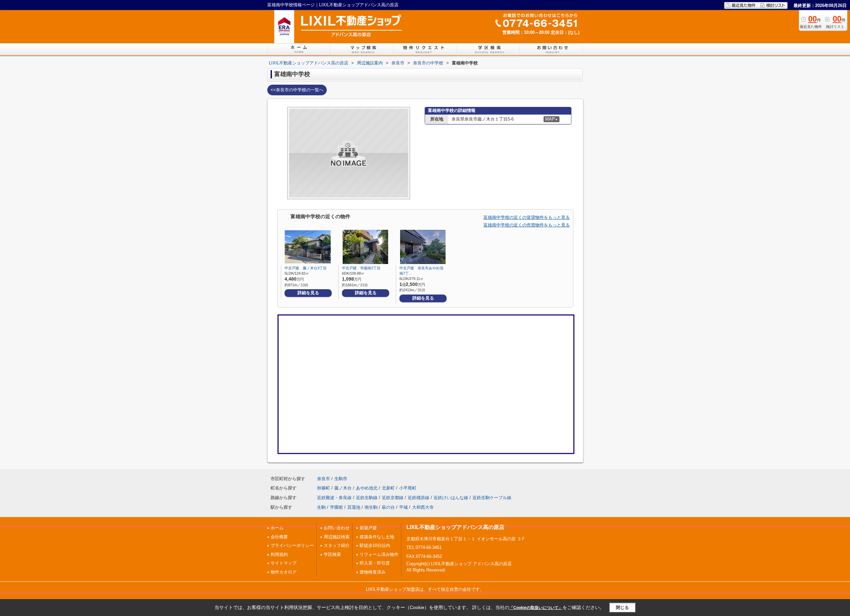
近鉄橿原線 (418, 497)
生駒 (321, 507)
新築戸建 (368, 527)
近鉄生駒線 (367, 497)
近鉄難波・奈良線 (334, 497)
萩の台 (388, 507)
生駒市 (340, 478)
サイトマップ (284, 563)
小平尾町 (407, 487)
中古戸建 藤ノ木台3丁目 (306, 268)
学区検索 (332, 554)
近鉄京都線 (392, 497)
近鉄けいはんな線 (451, 497)
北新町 (388, 487)
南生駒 (371, 507)
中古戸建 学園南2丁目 (361, 268)
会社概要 (279, 536)
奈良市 (323, 478)
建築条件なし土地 (377, 536)
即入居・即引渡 (375, 563)
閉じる (622, 607)
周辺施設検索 (337, 536)
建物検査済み (372, 572)
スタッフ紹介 (337, 545)
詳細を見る (308, 292)
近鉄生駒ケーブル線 (491, 497)
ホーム (277, 527)
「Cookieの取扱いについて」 (535, 607)
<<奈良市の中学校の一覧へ (297, 89)
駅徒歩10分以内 (375, 545)
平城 (403, 507)
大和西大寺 (423, 507)
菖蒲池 (353, 507)
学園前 (336, 507)
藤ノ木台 (343, 487)
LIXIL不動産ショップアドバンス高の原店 (455, 527)
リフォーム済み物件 (379, 554)
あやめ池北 (367, 487)
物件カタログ (284, 572)
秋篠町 (323, 487)
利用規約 (279, 554)
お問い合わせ (337, 527)
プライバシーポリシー (292, 545)
